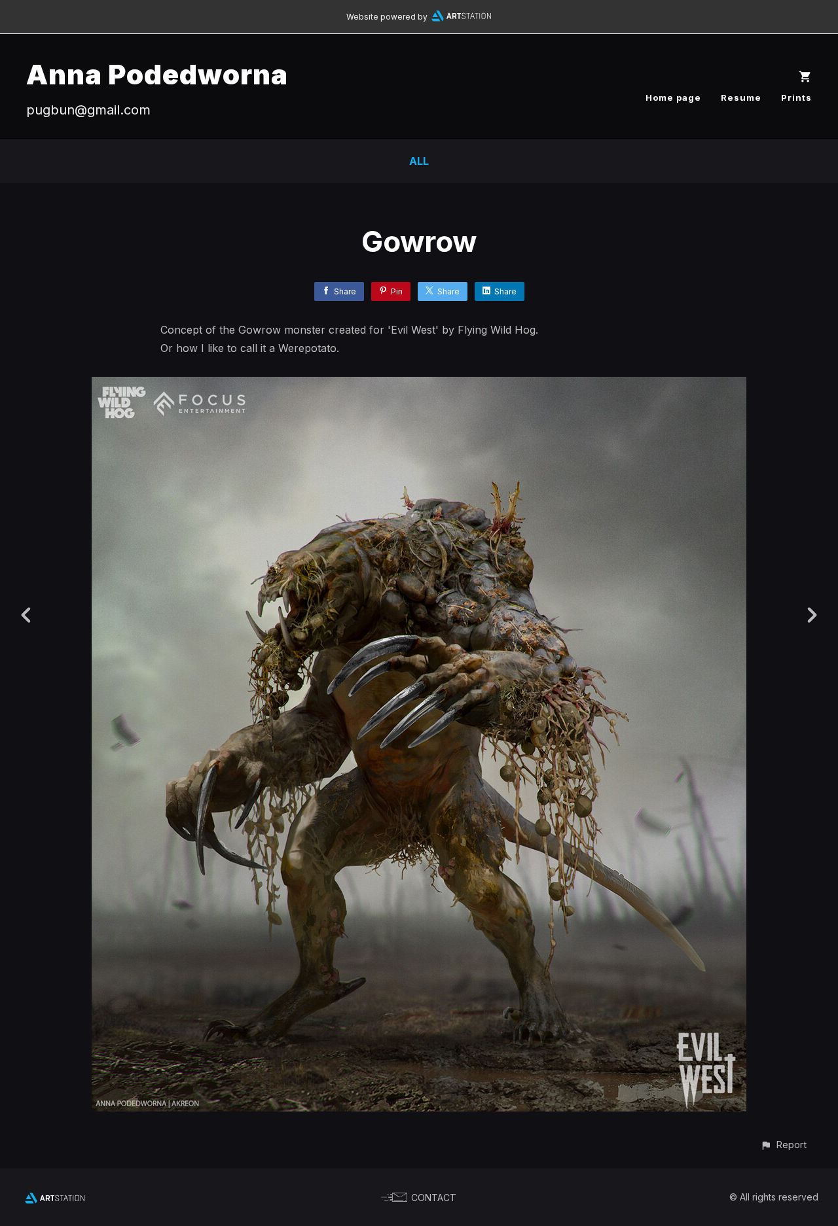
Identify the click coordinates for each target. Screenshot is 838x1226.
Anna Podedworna (157, 74)
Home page (673, 97)
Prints (796, 97)
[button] (783, 1144)
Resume (741, 97)
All (419, 160)
